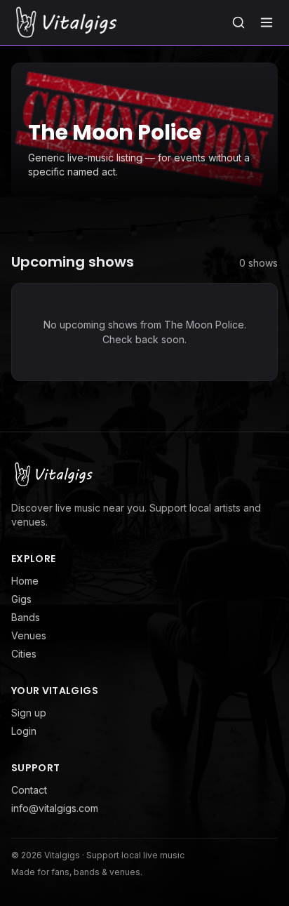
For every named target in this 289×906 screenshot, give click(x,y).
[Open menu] (266, 22)
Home (25, 581)
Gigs (21, 599)
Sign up (28, 713)
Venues (28, 635)
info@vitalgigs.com (54, 808)
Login (23, 731)
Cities (23, 654)
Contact (29, 790)
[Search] (238, 22)
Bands (25, 617)
